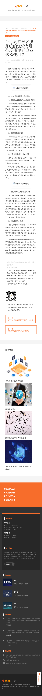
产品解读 (14, 535)
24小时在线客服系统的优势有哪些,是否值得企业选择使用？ (20, 30)
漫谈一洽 (24, 28)
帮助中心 (15, 28)
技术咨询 (6, 535)
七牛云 (16, 592)
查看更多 (8, 564)
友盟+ (15, 604)
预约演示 (14, 537)
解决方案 (6, 537)
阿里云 (16, 580)
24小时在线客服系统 (12, 36)
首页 (6, 28)
